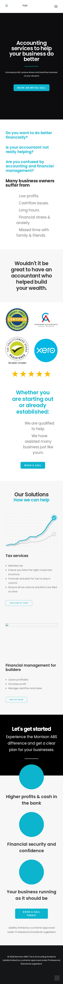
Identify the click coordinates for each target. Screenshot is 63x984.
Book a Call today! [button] (32, 914)
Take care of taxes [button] (18, 603)
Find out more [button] (16, 700)
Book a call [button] (32, 465)
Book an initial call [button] (31, 87)
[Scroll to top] (57, 978)
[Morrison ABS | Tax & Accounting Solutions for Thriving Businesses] (24, 6)
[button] (56, 6)
